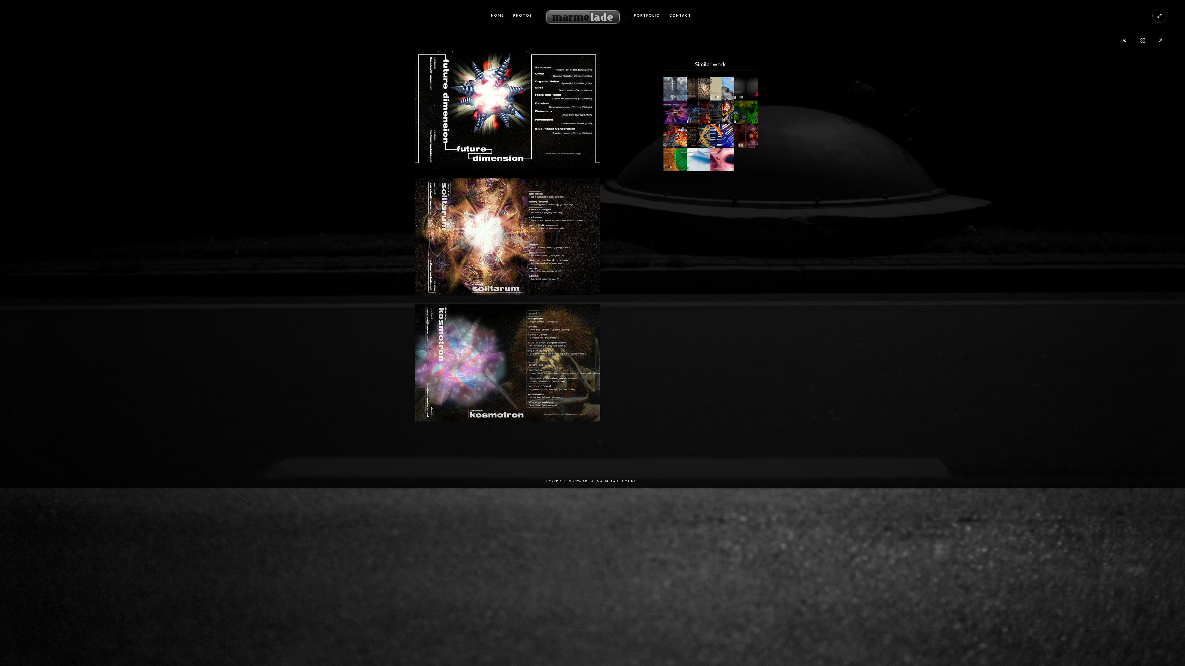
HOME (497, 15)
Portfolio (647, 15)
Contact (680, 15)
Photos (522, 15)
